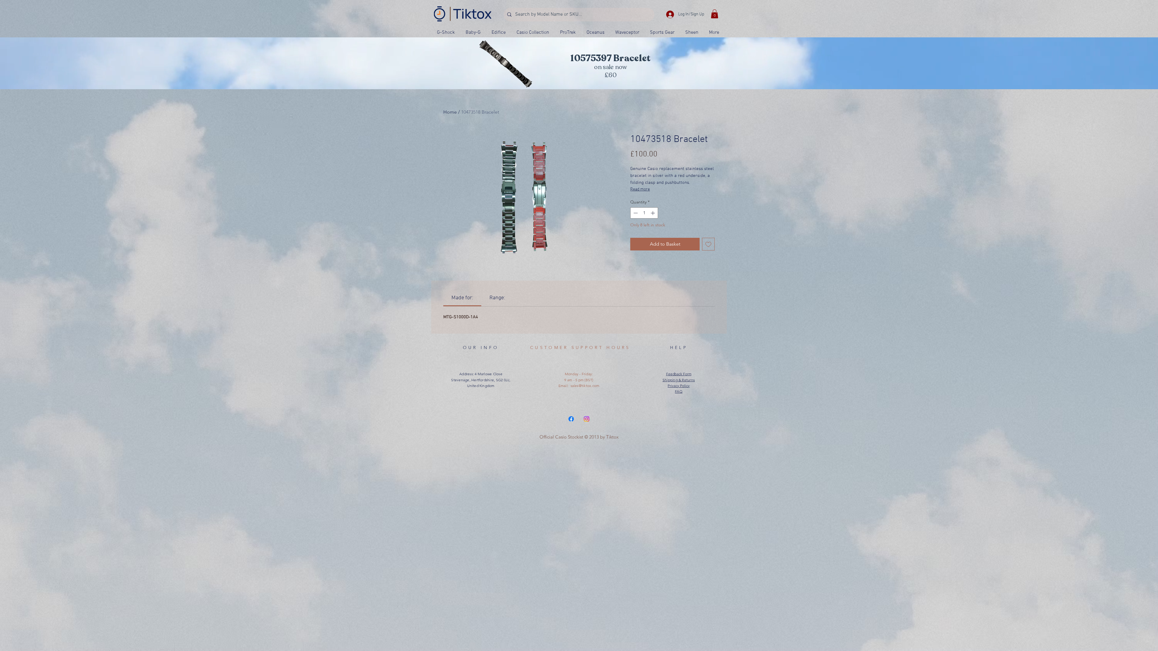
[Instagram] (586, 419)
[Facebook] (571, 419)
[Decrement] (635, 213)
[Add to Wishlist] (708, 244)
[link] (462, 298)
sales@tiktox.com (585, 385)
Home (450, 112)
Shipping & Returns (679, 380)
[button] (714, 13)
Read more (640, 189)
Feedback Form (678, 374)
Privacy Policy (679, 385)
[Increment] (653, 213)
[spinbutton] (644, 213)
